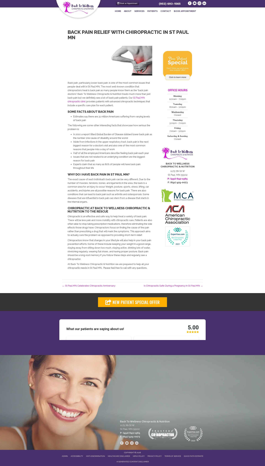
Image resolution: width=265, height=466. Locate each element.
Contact (166, 11)
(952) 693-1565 (170, 3)
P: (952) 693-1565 (130, 433)
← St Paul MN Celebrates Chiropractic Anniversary (88, 285)
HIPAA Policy (139, 456)
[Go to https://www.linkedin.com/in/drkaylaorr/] (204, 3)
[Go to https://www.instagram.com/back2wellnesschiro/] (199, 3)
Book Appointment (185, 11)
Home (118, 11)
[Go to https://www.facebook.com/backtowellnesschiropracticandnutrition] (190, 3)
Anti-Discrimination (95, 456)
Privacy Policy (155, 456)
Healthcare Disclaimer (119, 456)
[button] (132, 302)
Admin (65, 456)
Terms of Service (173, 456)
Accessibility (77, 456)
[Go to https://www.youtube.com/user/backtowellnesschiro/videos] (195, 3)
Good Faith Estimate (193, 456)
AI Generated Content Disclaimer (132, 462)
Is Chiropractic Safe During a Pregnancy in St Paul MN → (173, 285)
